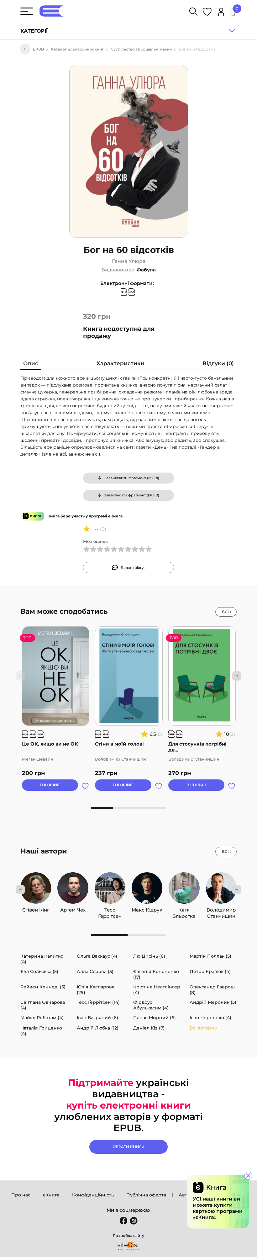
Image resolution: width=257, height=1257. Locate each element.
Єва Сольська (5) (39, 971)
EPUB (38, 49)
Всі (225, 611)
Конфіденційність (93, 1195)
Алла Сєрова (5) (95, 971)
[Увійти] (221, 12)
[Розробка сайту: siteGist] (128, 1246)
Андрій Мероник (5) (213, 1002)
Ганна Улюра (128, 261)
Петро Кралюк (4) (210, 971)
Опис (30, 363)
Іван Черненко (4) (210, 1017)
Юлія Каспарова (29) (95, 989)
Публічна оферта (146, 1195)
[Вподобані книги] (207, 13)
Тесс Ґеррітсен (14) (98, 1002)
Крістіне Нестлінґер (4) (156, 989)
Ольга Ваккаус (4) (97, 956)
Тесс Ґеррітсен (110, 910)
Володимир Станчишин (221, 910)
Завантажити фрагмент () (131, 478)
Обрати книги (128, 1146)
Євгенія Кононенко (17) (156, 974)
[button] (236, 676)
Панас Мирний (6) (154, 1017)
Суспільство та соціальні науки (141, 49)
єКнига (51, 1195)
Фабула (146, 270)
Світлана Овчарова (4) (42, 1005)
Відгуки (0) (218, 363)
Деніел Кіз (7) (149, 1028)
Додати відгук (133, 567)
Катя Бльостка (184, 910)
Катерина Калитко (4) (41, 959)
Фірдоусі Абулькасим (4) (151, 1005)
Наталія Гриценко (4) (41, 1030)
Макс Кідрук (147, 910)
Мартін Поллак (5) (210, 956)
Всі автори (202, 1028)
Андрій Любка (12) (97, 1028)
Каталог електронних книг (77, 49)
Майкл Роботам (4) (42, 1017)
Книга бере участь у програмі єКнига (85, 516)
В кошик (50, 785)
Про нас (20, 1195)
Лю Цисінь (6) (149, 956)
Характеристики (120, 363)
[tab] (30, 365)
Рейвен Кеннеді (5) (43, 987)
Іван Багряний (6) (97, 1017)
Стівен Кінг (35, 910)
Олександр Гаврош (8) (212, 989)
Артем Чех (73, 910)
